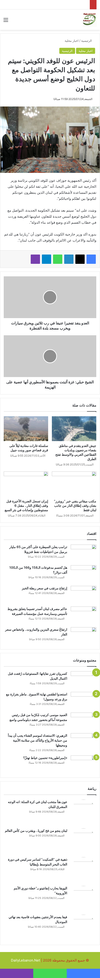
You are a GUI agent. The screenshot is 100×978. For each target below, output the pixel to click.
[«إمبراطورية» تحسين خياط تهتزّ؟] (83, 764)
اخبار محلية (72, 40)
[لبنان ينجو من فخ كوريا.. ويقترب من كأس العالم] (83, 841)
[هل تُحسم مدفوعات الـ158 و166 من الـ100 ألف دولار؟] (83, 574)
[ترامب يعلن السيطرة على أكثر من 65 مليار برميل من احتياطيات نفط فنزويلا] (83, 553)
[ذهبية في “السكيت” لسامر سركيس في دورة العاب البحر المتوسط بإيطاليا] (83, 870)
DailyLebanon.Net (25, 960)
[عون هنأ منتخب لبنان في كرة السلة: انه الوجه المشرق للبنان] (83, 812)
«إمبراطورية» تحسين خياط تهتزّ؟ (45, 758)
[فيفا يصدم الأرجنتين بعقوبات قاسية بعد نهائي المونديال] (83, 927)
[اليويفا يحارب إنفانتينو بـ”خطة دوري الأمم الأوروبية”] (83, 898)
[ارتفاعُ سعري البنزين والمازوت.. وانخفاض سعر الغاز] (83, 636)
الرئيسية (87, 40)
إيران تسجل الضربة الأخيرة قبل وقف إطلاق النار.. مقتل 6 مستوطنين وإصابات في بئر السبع (26, 505)
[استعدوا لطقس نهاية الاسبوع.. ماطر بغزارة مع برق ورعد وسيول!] (83, 700)
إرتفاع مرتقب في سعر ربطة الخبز (44, 588)
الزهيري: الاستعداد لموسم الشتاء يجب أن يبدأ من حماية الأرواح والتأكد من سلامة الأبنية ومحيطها (37, 740)
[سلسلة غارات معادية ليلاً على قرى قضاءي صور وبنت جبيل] (26, 428)
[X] (80, 259)
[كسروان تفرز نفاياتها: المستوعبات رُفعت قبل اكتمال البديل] (83, 680)
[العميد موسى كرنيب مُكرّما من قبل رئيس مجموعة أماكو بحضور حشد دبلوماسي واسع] (83, 721)
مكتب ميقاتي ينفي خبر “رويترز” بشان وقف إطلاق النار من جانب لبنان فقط (75, 505)
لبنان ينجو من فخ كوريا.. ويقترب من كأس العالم (36, 831)
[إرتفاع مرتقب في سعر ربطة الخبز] (83, 594)
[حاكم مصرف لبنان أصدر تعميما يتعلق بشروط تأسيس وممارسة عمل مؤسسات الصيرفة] (83, 615)
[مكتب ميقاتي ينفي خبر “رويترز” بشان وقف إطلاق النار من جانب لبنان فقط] (74, 484)
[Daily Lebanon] (90, 20)
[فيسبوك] (91, 259)
